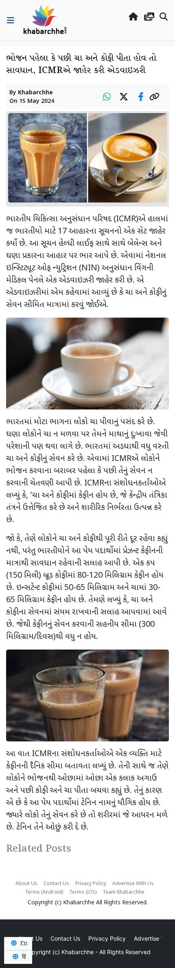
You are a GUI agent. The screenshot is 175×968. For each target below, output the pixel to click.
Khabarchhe (35, 93)
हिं (23, 957)
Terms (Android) (44, 892)
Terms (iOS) (82, 892)
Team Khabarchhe (123, 892)
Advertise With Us (133, 884)
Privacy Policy (90, 884)
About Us (26, 884)
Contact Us (56, 884)
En (23, 943)
